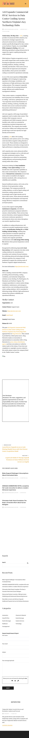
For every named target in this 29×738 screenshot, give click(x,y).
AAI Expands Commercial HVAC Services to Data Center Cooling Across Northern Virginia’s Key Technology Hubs (14, 329)
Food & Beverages (6, 621)
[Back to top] (27, 736)
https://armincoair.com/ (21, 266)
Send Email (9, 315)
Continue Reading (7, 725)
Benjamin (6, 713)
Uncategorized (5, 626)
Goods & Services (20, 621)
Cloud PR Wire (5, 31)
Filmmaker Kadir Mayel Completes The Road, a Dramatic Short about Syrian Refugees (14, 502)
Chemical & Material (21, 615)
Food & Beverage (20, 618)
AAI (21, 35)
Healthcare (5, 623)
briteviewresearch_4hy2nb (11, 29)
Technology (18, 623)
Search (4, 562)
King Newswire (16, 333)
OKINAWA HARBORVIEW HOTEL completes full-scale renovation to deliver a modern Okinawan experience (15, 488)
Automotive (5, 615)
